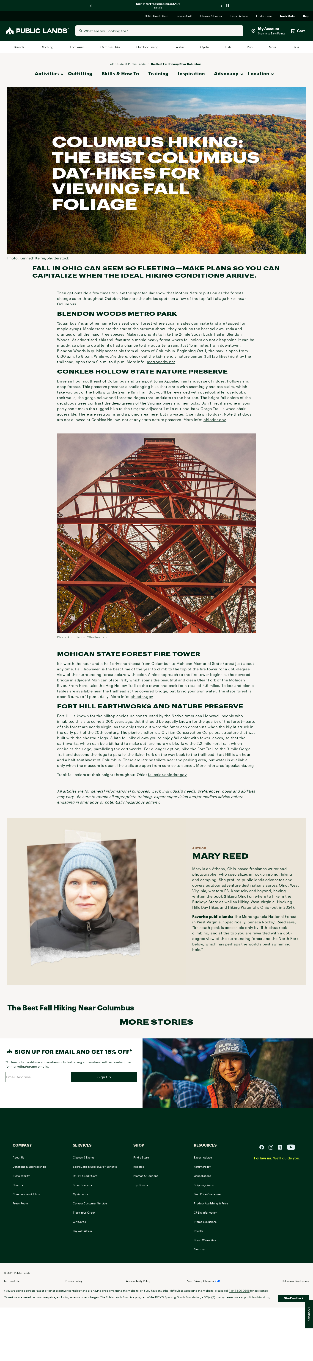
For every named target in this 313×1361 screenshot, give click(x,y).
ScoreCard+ (185, 16)
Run (250, 47)
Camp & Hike (110, 47)
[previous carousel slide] (91, 5)
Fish (228, 47)
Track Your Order (84, 1212)
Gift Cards (79, 1221)
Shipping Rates (204, 1185)
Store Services (82, 1185)
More (273, 47)
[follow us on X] (281, 1146)
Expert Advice (239, 16)
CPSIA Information (205, 1212)
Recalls (198, 1230)
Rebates (138, 1166)
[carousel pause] (227, 5)
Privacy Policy (73, 1280)
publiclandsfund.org (257, 1297)
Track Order (288, 16)
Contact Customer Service (90, 1203)
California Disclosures (295, 1280)
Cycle (204, 47)
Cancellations (202, 1175)
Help (306, 16)
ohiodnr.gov (214, 419)
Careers (18, 1185)
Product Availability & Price (211, 1203)
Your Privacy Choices (200, 1280)
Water (180, 47)
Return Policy (202, 1166)
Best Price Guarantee (207, 1194)
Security (199, 1249)
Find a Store (264, 16)
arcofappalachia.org (235, 765)
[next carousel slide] (222, 5)
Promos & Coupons (145, 1175)
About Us (18, 1157)
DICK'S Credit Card (157, 16)
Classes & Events (211, 16)
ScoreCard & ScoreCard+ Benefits (95, 1166)
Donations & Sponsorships (29, 1166)
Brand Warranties (205, 1240)
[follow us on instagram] (272, 1146)
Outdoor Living (148, 47)
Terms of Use (12, 1280)
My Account (80, 1194)
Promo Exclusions (205, 1221)
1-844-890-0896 (239, 1290)
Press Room (20, 1203)
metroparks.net (161, 362)
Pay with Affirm (82, 1230)
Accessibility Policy (138, 1280)
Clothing (47, 47)
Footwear (77, 47)
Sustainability (21, 1175)
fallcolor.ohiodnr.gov (167, 774)
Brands (19, 47)
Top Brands (140, 1185)
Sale (296, 47)
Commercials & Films (26, 1194)
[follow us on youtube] (291, 1146)
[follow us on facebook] (263, 1146)
